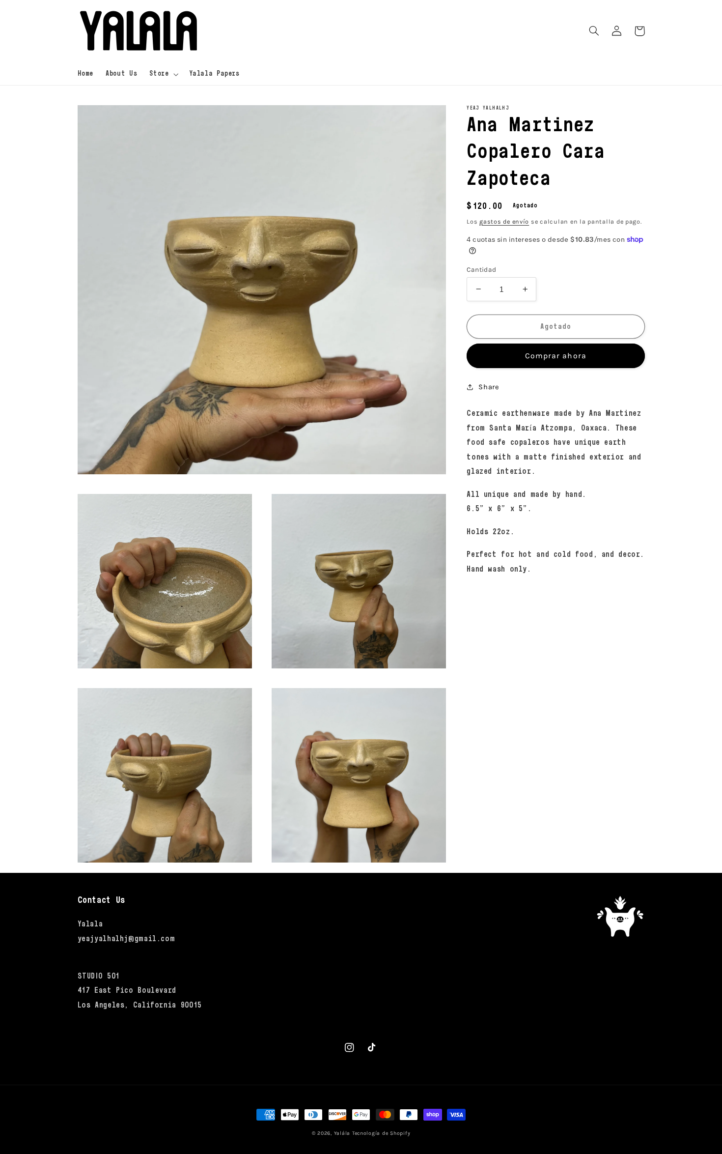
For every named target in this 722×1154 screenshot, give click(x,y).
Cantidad (481, 269)
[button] (163, 74)
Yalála (342, 1133)
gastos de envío (504, 221)
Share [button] (488, 386)
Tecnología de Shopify (381, 1133)
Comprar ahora (555, 355)
